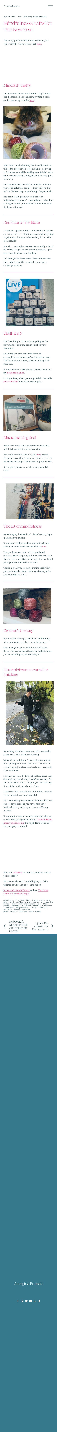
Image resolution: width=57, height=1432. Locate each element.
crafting (19, 902)
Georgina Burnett (11, 6)
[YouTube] (30, 1301)
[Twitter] (26, 1301)
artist (22, 900)
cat (42, 900)
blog (28, 900)
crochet (35, 902)
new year (9, 907)
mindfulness (47, 906)
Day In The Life (9, 16)
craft (12, 902)
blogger (35, 900)
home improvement (27, 904)
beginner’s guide (15, 372)
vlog (30, 911)
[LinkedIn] (35, 1301)
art (16, 900)
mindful (36, 906)
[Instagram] (22, 1301)
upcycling (23, 911)
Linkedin (17, 890)
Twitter (26, 890)
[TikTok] (39, 1301)
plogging (16, 909)
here (32, 100)
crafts (27, 902)
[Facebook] (18, 1301)
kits (44, 546)
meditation (26, 906)
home (14, 904)
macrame (15, 906)
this (39, 454)
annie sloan (8, 900)
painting (33, 907)
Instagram (8, 890)
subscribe (17, 872)
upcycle (13, 911)
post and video (10, 381)
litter (39, 904)
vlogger (38, 911)
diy (42, 902)
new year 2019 (22, 907)
